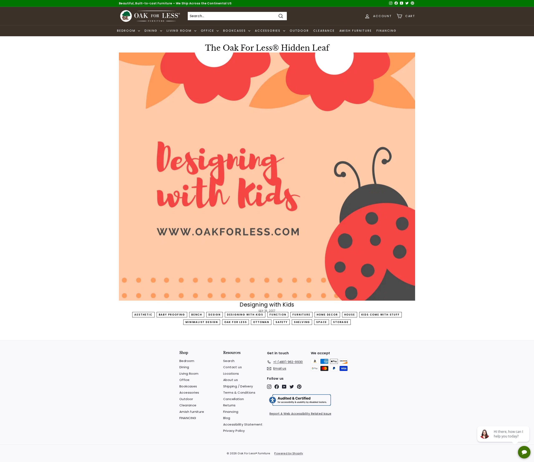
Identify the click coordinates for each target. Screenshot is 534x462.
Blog (226, 418)
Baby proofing (172, 314)
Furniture (301, 314)
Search (228, 361)
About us (230, 380)
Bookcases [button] (235, 31)
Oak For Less (235, 322)
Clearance (324, 31)
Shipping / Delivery (238, 386)
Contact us (232, 367)
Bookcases (188, 386)
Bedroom (186, 361)
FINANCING (387, 31)
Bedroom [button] (127, 31)
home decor (327, 314)
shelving (302, 322)
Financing (230, 411)
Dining (184, 367)
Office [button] (208, 31)
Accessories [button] (268, 31)
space (321, 322)
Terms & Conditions (239, 392)
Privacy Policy (234, 430)
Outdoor (299, 31)
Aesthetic (143, 314)
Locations (231, 373)
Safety (282, 322)
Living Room (188, 373)
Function (278, 314)
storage (341, 322)
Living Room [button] (180, 31)
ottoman (261, 322)
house (349, 314)
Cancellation (233, 399)
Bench (196, 314)
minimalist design (201, 322)
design (214, 314)
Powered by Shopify (288, 453)
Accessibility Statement (242, 424)
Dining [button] (152, 31)
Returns (229, 405)
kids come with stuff (380, 314)
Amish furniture (355, 31)
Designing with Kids (245, 314)
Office (184, 380)
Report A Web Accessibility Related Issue (300, 414)
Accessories (189, 392)
